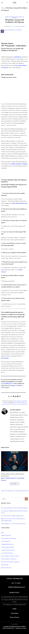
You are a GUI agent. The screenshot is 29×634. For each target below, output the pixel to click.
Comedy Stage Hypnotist (7, 547)
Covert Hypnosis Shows (7, 553)
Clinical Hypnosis (5, 541)
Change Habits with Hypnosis (18, 17)
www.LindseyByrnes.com (7, 383)
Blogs (2, 478)
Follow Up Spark (22, 628)
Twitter (2, 387)
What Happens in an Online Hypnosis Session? (13, 523)
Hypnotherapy (4, 564)
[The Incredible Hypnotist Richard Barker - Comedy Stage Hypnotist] (14, 2)
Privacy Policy (14, 613)
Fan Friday (19, 404)
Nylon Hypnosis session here (19, 203)
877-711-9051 (16, 583)
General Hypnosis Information (9, 559)
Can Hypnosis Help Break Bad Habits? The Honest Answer (14, 512)
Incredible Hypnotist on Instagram (19, 163)
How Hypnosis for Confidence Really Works (12, 515)
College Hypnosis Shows (7, 544)
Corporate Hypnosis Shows (8, 550)
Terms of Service (14, 617)
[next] (25, 468)
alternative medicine (17, 402)
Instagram (13, 385)
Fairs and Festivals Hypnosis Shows (10, 556)
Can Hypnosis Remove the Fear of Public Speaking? (14, 508)
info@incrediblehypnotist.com (16, 587)
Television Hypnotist (6, 567)
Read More (14, 483)
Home (3, 8)
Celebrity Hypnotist (9, 16)
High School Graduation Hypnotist (10, 562)
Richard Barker (21, 26)
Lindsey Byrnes (17, 57)
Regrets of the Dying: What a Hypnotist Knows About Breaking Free (13, 519)
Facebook (18, 385)
